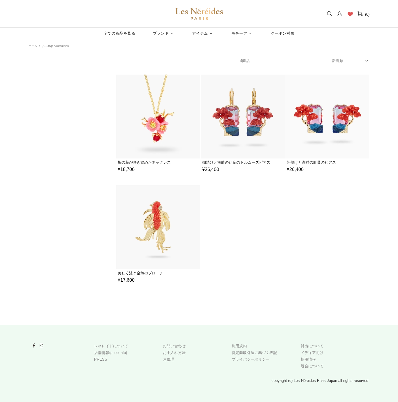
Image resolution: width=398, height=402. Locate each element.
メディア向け (312, 352)
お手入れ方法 (174, 352)
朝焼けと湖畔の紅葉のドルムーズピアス (236, 162)
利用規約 (239, 346)
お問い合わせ (174, 346)
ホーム (33, 45)
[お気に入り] (350, 14)
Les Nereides (199, 14)
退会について (312, 366)
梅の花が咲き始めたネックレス (144, 162)
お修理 (168, 359)
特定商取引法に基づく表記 (254, 352)
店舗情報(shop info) (110, 352)
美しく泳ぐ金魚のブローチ (140, 273)
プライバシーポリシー (251, 359)
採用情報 (308, 359)
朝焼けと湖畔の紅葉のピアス (311, 162)
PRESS (100, 359)
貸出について (312, 346)
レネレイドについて (111, 346)
